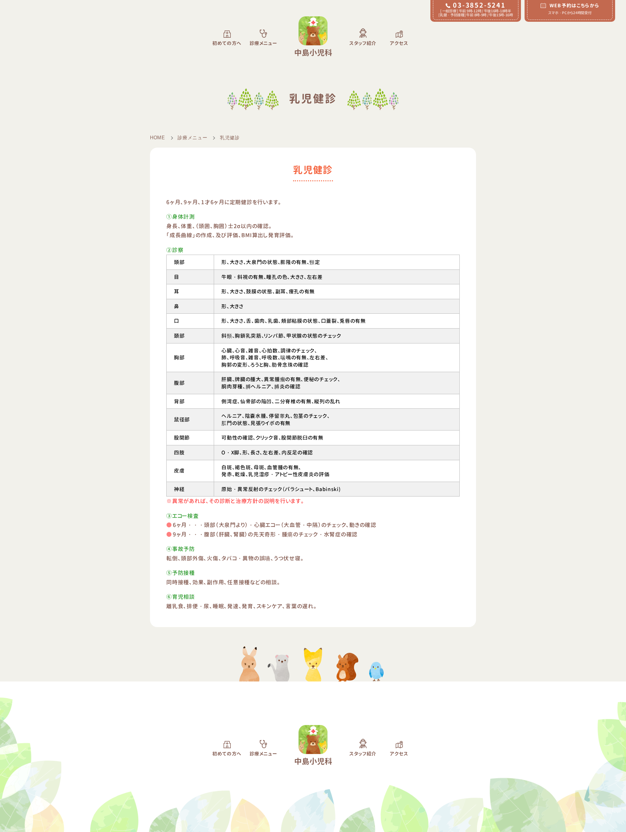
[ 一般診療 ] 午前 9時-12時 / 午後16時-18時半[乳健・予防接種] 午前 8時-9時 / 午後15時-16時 (475, 9)
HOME (157, 137)
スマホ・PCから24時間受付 (573, 8)
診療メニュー (192, 137)
